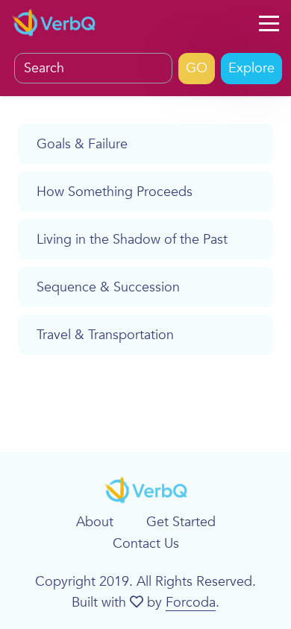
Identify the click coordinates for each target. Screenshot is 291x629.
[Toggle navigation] (268, 24)
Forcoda (191, 602)
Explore (251, 68)
